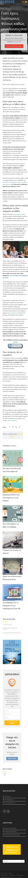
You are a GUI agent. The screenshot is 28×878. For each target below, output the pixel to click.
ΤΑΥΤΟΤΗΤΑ (20, 875)
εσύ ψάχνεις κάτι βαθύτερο (17, 313)
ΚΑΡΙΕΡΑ (12, 875)
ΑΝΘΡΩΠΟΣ (4, 875)
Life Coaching (8, 624)
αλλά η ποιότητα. (12, 420)
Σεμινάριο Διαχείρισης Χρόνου (10, 628)
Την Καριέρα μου (8, 799)
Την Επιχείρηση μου (9, 803)
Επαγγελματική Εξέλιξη (10, 831)
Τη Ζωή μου (7, 796)
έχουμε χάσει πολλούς (19, 214)
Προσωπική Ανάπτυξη (10, 828)
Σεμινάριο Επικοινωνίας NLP (13, 633)
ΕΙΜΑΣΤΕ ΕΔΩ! (12, 758)
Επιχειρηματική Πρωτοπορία (11, 834)
